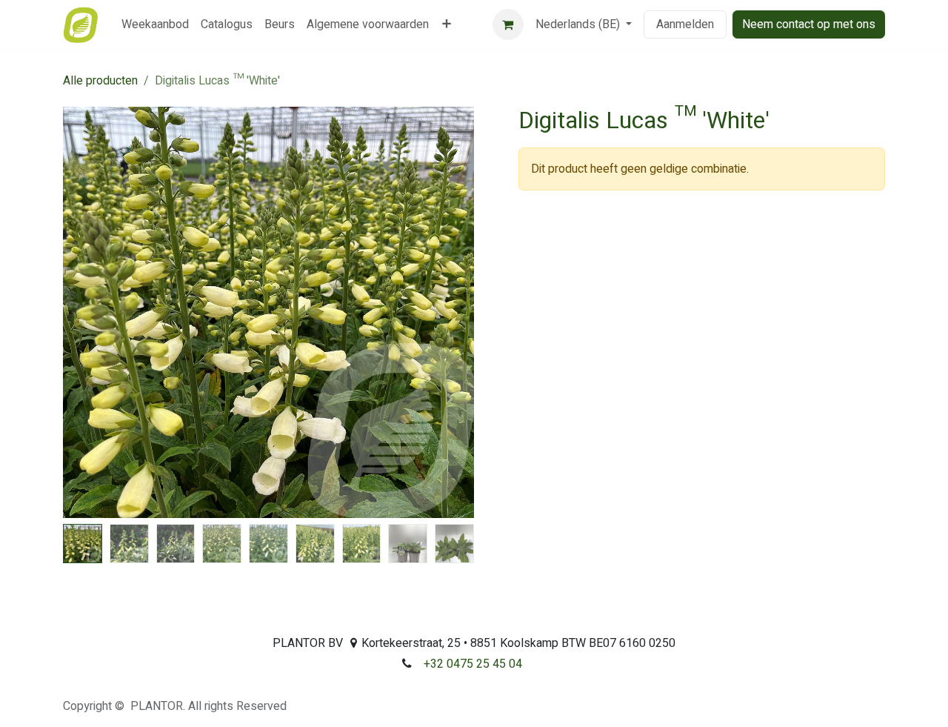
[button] (83, 313)
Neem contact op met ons (808, 24)
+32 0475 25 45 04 (473, 664)
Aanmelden (685, 24)
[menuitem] (155, 24)
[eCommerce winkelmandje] (508, 24)
